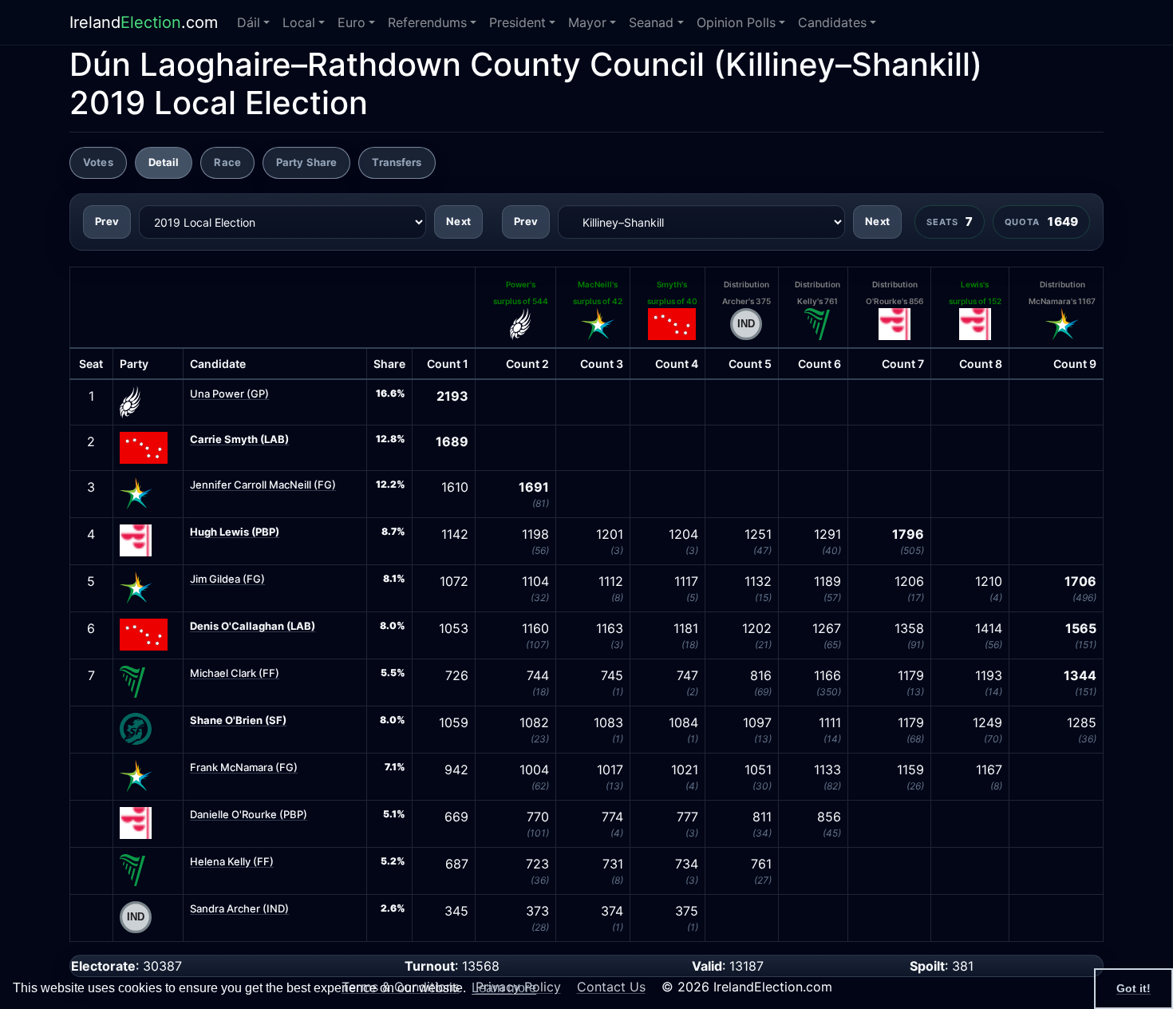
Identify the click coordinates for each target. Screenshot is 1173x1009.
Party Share (306, 162)
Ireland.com (143, 22)
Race (227, 162)
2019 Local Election (218, 102)
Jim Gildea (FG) (227, 578)
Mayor (587, 22)
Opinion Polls (736, 22)
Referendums (427, 22)
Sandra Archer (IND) (239, 908)
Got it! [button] (1133, 988)
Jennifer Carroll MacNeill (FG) (263, 484)
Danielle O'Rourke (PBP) (248, 814)
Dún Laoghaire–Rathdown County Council (387, 64)
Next (458, 221)
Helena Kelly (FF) (232, 861)
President (517, 22)
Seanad (651, 22)
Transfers (396, 162)
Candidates (832, 22)
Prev (107, 221)
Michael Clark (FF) (234, 673)
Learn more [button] (504, 988)
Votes (98, 162)
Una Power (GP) (229, 393)
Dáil (248, 22)
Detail (164, 162)
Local (298, 22)
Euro (351, 22)
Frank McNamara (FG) (244, 767)
